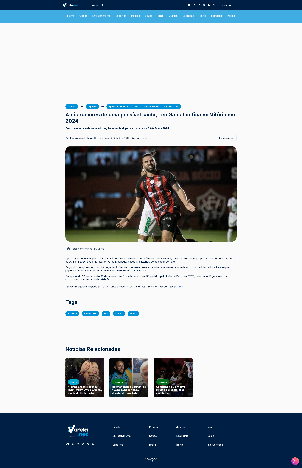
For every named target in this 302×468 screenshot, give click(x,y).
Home (70, 15)
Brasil (160, 15)
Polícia (231, 15)
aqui (180, 286)
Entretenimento (101, 15)
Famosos (216, 15)
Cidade (83, 15)
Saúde (148, 15)
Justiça (173, 15)
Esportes (121, 15)
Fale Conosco (215, 444)
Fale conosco (228, 5)
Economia (188, 15)
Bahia (202, 15)
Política (135, 15)
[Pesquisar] (102, 5)
